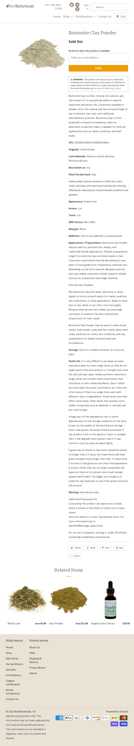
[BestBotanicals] (20, 6)
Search (33, 673)
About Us (34, 647)
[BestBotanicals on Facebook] (77, 4)
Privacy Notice (37, 667)
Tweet (77, 548)
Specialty (11, 669)
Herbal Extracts (14, 664)
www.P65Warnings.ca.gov (108, 88)
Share (92, 548)
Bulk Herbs (12, 658)
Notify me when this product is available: (89, 51)
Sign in (86, 7)
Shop (66, 16)
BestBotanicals (23, 711)
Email (76, 556)
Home (57, 16)
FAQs (32, 653)
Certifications (84, 16)
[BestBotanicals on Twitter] (71, 4)
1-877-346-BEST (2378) (53, 7)
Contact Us (104, 16)
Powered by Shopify (117, 711)
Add (121, 548)
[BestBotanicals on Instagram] (77, 9)
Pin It (107, 548)
